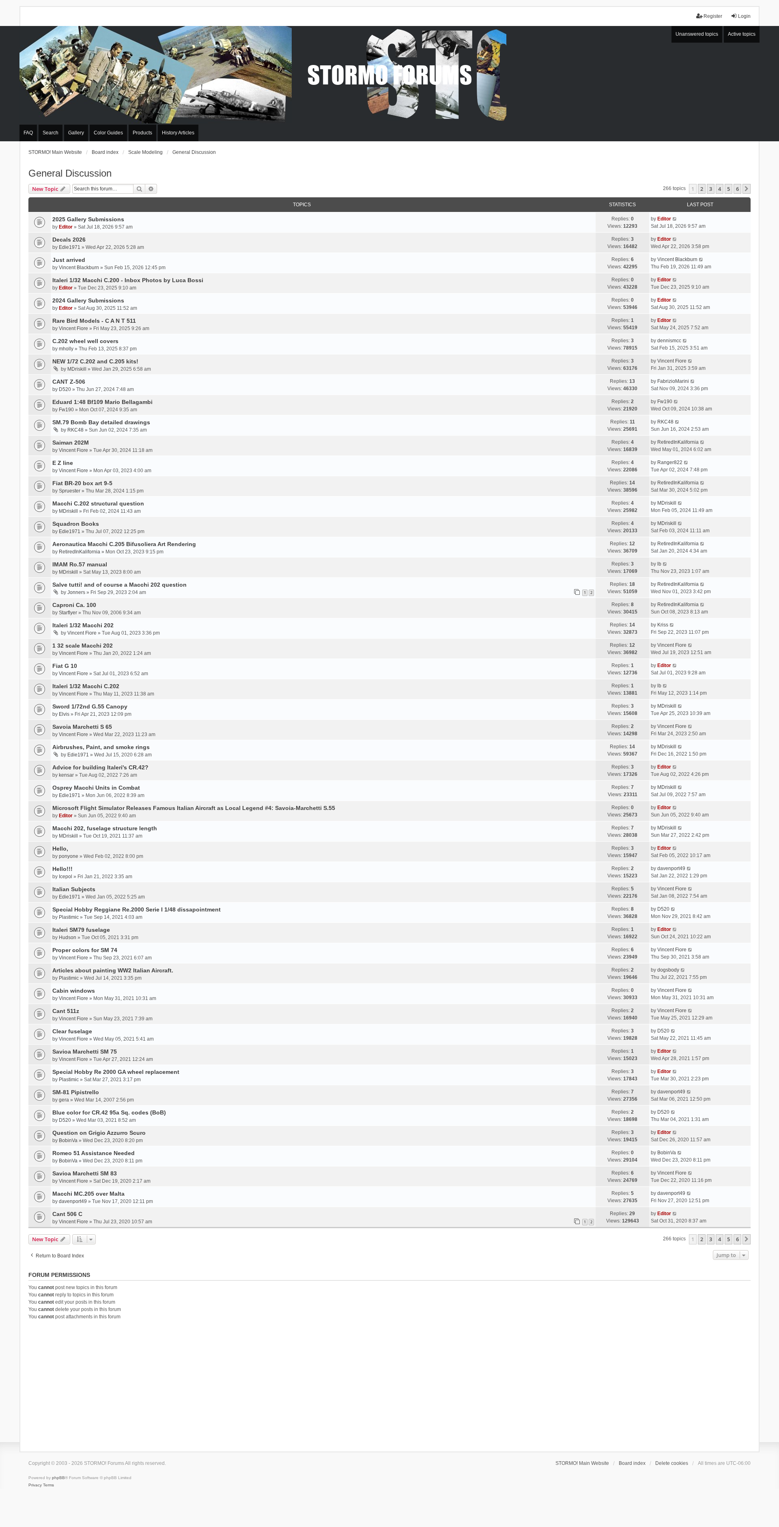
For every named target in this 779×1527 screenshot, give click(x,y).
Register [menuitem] (713, 16)
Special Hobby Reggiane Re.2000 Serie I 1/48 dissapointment (136, 909)
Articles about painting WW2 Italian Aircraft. (112, 970)
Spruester (69, 491)
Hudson (67, 937)
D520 (65, 389)
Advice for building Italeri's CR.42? (100, 767)
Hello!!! (62, 869)
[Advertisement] (389, 1384)
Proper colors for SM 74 (84, 950)
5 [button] (728, 188)
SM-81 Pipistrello (75, 1092)
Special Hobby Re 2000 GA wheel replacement (115, 1072)
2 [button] (701, 188)
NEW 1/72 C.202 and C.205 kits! (95, 361)
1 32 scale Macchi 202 (82, 645)
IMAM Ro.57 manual (79, 564)
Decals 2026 (69, 239)
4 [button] (719, 188)
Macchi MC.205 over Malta (88, 1193)
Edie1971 (69, 247)
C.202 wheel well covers (85, 341)
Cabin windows (73, 990)
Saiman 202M (70, 442)
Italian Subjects (73, 889)
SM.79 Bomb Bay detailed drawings (101, 422)
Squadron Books (75, 524)
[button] (746, 189)
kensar (66, 775)
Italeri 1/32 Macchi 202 (83, 625)
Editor (66, 227)
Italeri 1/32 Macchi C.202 (85, 686)
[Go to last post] (675, 218)
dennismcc (669, 340)
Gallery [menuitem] (76, 133)
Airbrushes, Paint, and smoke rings (101, 747)
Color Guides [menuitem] (108, 133)
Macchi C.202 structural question (98, 503)
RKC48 (75, 430)
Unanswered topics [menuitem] (697, 34)
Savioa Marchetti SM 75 (84, 1051)
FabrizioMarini (673, 381)
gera (64, 1100)
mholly (66, 349)
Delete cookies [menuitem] (671, 1463)
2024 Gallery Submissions (88, 300)
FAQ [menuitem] (28, 133)
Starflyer (68, 613)
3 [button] (710, 188)
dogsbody (668, 970)
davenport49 (671, 868)
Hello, (60, 848)
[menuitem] (35, 1485)
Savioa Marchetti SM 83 (84, 1173)
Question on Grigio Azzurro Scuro (99, 1133)
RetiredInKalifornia (678, 442)
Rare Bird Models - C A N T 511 (94, 320)
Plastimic (69, 917)
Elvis (64, 714)
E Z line (62, 463)
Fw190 (66, 410)
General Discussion (70, 173)
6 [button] (737, 188)
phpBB (58, 1477)
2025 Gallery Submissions (88, 219)
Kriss (662, 625)
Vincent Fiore (73, 328)
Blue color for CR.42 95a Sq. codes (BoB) (109, 1112)
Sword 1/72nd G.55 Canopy (89, 706)
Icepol (65, 876)
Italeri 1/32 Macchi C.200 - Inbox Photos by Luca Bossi (127, 280)
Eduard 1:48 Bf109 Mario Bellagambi (102, 402)
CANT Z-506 (68, 381)
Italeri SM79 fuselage (81, 930)
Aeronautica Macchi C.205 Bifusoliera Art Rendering (124, 544)
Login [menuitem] (744, 16)
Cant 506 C (67, 1214)
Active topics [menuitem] (741, 34)
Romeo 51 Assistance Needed (93, 1153)
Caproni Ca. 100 (74, 605)
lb (659, 564)
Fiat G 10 (64, 666)
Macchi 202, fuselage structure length (104, 828)
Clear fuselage (72, 1031)
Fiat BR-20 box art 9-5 (82, 483)
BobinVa (68, 1140)
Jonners (76, 592)
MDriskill (76, 369)
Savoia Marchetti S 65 (82, 727)
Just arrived (68, 260)
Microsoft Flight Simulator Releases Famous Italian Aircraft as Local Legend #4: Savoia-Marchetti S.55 (193, 808)
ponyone (68, 856)
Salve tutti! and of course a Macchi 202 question (119, 584)
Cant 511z (65, 1011)
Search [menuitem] (50, 133)
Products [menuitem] (142, 133)
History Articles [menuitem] (178, 133)
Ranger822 (669, 462)
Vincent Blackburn (79, 267)
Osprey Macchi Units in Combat (96, 787)
